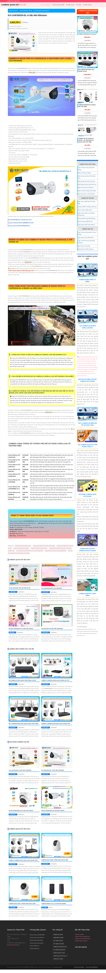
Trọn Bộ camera (70, 4)
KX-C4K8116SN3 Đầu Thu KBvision (51, 588)
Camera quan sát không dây (82, 938)
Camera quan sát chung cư (60, 955)
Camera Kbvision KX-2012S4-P (87, 34)
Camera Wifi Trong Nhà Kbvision (86, 218)
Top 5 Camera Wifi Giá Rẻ (85, 210)
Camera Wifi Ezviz (34, 948)
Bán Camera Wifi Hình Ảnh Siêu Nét (86, 202)
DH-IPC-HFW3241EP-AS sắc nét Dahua (52, 810)
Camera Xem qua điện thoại (60, 946)
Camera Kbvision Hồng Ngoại (41, 10)
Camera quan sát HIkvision (37, 937)
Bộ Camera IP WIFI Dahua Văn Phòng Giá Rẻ (22, 680)
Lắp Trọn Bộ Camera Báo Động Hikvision (86, 241)
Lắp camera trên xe (58, 940)
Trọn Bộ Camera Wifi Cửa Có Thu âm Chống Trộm (29, 550)
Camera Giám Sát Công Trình (23, 545)
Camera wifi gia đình (58, 937)
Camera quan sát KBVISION (37, 934)
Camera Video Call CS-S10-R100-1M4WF (53, 903)
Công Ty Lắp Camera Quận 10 (39, 548)
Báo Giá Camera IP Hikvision (85, 187)
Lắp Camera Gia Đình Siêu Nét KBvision (55, 550)
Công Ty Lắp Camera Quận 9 (21, 548)
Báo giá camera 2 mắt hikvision (86, 194)
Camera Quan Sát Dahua (36, 940)
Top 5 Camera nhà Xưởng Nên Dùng (86, 168)
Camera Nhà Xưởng (58, 934)
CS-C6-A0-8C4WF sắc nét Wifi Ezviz (19, 588)
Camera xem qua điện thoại (82, 936)
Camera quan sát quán (59, 952)
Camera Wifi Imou (34, 945)
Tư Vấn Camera (87, 4)
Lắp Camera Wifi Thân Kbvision (86, 224)
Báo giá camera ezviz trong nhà (86, 181)
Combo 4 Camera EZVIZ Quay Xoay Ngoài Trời (55, 723)
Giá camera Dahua (79, 967)
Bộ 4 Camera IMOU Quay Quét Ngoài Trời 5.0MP (23, 723)
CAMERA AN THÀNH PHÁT (13, 1)
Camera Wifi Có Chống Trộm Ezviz (87, 206)
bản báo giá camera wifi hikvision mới (87, 177)
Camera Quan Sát (13, 5)
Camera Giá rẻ (58, 967)
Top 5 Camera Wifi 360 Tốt (85, 221)
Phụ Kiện (78, 4)
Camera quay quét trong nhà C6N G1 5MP (54, 860)
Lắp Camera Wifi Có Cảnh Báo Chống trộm (86, 214)
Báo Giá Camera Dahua (84, 173)
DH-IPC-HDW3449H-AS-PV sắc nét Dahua (21, 810)
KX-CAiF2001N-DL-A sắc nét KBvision (27, 15)
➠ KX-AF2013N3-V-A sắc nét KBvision (20, 770)
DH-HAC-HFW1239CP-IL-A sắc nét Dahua (21, 628)
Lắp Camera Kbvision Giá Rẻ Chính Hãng (44, 545)
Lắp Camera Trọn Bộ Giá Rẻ (85, 237)
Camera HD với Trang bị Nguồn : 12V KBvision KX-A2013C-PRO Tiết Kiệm (86, 140)
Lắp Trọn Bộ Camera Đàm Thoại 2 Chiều (87, 233)
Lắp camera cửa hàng (58, 943)
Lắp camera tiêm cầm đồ (59, 949)
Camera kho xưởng (58, 958)
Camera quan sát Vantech (36, 943)
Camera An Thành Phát (15, 930)
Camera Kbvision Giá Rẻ (25, 10)
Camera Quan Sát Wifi (58, 4)
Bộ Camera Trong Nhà (84, 246)
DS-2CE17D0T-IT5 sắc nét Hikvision (52, 628)
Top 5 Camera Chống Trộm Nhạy (87, 190)
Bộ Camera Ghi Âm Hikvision (85, 249)
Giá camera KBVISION (92, 967)
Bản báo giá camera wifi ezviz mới (87, 184)
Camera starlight (79, 934)
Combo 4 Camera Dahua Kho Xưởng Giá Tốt (55, 680)
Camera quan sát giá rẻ (13, 944)
